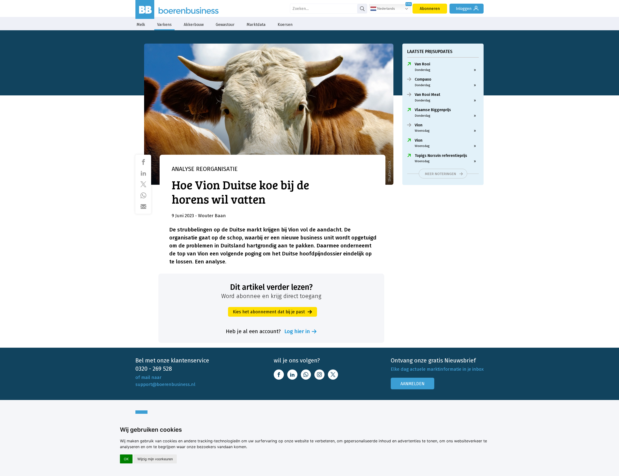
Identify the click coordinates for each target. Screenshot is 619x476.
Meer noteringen (440, 174)
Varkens (164, 24)
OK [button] (126, 459)
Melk (141, 24)
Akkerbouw (194, 24)
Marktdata (256, 24)
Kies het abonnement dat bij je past (269, 312)
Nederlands (385, 8)
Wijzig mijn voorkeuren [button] (155, 459)
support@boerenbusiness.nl (165, 384)
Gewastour (225, 24)
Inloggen (464, 8)
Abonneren (430, 8)
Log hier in (297, 331)
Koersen (285, 24)
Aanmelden (412, 383)
